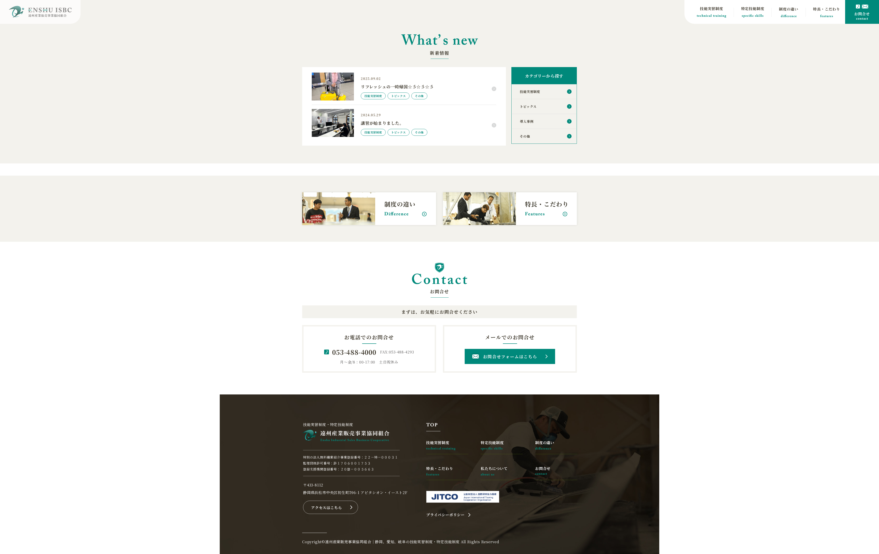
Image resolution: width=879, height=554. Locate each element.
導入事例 (526, 121)
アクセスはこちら (326, 507)
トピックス (528, 106)
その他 (525, 136)
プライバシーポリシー (445, 514)
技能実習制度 (530, 91)
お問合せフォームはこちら (510, 356)
